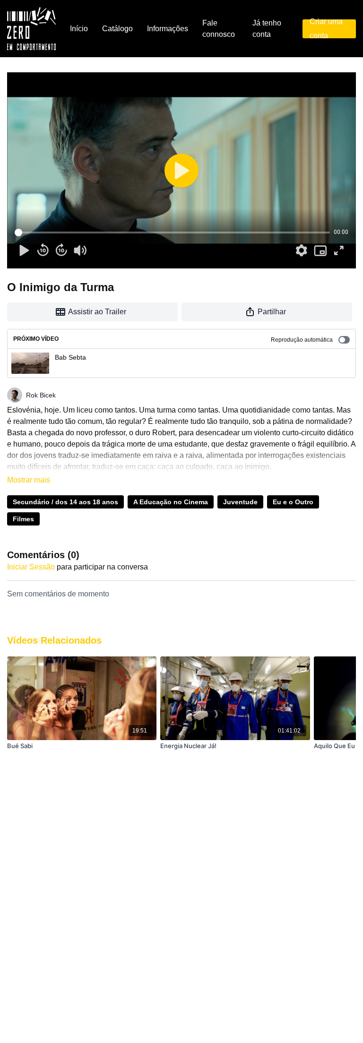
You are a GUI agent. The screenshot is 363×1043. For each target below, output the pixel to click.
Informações (167, 29)
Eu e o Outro (293, 502)
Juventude (240, 502)
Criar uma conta (326, 28)
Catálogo (117, 29)
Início (79, 29)
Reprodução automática (302, 339)
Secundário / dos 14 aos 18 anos (65, 502)
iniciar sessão (31, 567)
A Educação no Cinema (170, 502)
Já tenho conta (266, 28)
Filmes (23, 519)
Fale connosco (218, 28)
